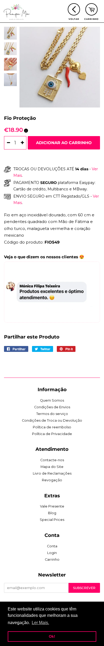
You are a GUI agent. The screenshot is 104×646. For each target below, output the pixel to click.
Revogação (52, 480)
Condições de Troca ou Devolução (52, 420)
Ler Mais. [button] (40, 622)
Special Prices (52, 520)
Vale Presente (52, 506)
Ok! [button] (52, 636)
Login (52, 553)
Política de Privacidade (52, 434)
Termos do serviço (52, 414)
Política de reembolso (52, 427)
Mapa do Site (52, 467)
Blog (52, 513)
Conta (52, 546)
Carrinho (52, 559)
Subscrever (84, 588)
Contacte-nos (52, 460)
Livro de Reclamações (52, 473)
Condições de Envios (52, 407)
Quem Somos (52, 400)
